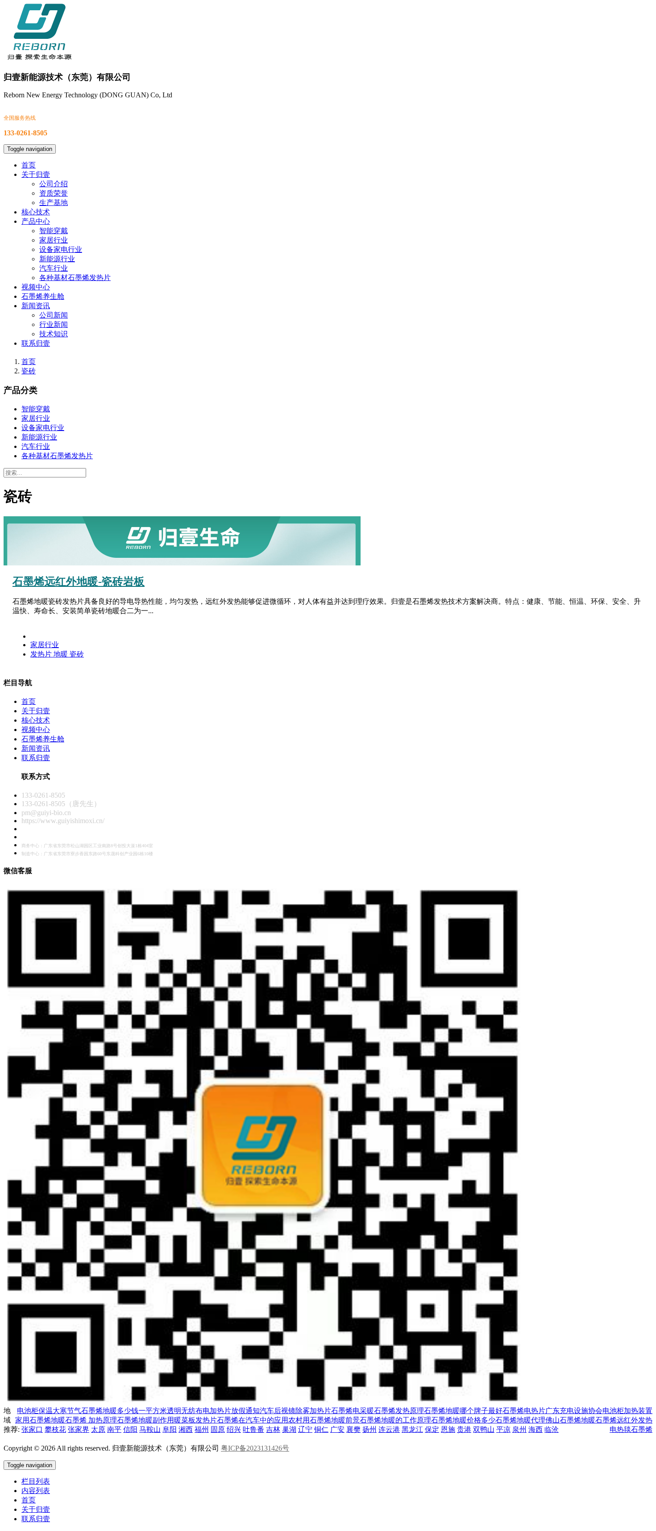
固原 (218, 1429)
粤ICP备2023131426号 (255, 1448)
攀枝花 (55, 1429)
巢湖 (289, 1429)
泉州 (519, 1429)
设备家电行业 (60, 249)
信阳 (130, 1429)
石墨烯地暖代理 (520, 1420)
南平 (114, 1429)
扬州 (369, 1429)
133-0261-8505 (43, 795)
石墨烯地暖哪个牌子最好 (463, 1410)
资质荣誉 (53, 193)
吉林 (273, 1429)
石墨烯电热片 (523, 1410)
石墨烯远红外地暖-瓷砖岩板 (78, 581)
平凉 (503, 1429)
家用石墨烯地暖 (40, 1420)
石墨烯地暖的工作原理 (395, 1420)
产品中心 (35, 221)
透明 (174, 1410)
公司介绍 (53, 184)
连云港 (389, 1429)
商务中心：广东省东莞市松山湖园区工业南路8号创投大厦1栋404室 (87, 845)
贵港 (464, 1429)
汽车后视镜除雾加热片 (295, 1410)
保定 (432, 1429)
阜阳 (169, 1429)
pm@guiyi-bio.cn (46, 812)
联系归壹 (35, 343)
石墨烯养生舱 (42, 296)
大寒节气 (67, 1410)
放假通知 (245, 1410)
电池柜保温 (35, 1410)
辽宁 (305, 1429)
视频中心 (35, 287)
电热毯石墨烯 (631, 1429)
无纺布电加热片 (206, 1410)
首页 (28, 165)
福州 (202, 1429)
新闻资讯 (35, 306)
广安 (337, 1429)
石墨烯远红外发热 (623, 1420)
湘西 (186, 1429)
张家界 (78, 1429)
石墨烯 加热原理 (91, 1420)
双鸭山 (483, 1429)
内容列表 (35, 1490)
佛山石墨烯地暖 (570, 1420)
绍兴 (234, 1429)
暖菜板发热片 (195, 1420)
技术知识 (53, 334)
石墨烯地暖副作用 (145, 1420)
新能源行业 (57, 259)
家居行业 (53, 240)
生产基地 (53, 202)
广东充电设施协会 (573, 1410)
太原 (98, 1429)
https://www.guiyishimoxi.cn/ (62, 820)
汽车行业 (53, 268)
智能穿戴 (53, 230)
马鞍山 (150, 1429)
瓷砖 (28, 371)
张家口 (32, 1429)
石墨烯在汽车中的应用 (252, 1420)
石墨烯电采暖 (352, 1410)
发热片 (42, 654)
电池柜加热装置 (627, 1410)
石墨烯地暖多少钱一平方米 (124, 1410)
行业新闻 (53, 324)
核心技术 (35, 212)
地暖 (62, 654)
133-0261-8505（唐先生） (61, 803)
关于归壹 (35, 174)
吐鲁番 (253, 1429)
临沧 (551, 1429)
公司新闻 (53, 315)
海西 (535, 1429)
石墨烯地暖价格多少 (463, 1420)
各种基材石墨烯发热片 (75, 277)
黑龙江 (412, 1429)
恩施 (448, 1429)
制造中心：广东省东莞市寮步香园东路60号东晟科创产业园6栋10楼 (87, 853)
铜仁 (321, 1429)
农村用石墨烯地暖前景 (324, 1420)
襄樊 (353, 1429)
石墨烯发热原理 (399, 1410)
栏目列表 (35, 1481)
